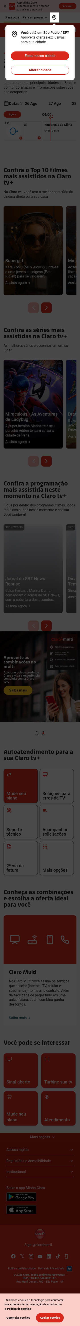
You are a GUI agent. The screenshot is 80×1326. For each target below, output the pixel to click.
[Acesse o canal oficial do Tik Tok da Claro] (57, 1256)
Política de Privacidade (22, 1268)
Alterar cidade (40, 70)
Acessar (67, 6)
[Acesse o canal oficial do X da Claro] (22, 1256)
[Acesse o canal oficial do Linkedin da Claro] (49, 1256)
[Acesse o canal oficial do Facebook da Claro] (13, 1256)
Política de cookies (19, 1308)
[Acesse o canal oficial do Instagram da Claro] (31, 1256)
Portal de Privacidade (51, 1268)
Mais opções (40, 1137)
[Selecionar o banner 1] (36, 733)
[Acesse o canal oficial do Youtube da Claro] (40, 1256)
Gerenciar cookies (18, 1317)
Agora (12, 114)
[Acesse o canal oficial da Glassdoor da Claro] (66, 1256)
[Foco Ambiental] (39, 137)
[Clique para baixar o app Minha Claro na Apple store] (21, 1210)
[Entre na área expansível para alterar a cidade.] (54, 17)
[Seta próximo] (46, 307)
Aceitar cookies (50, 1317)
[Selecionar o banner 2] (43, 733)
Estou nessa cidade (40, 56)
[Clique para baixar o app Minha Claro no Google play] (21, 1197)
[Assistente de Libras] (69, 1268)
